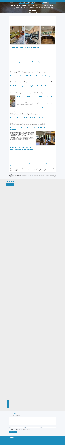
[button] (17, 35)
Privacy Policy (18, 442)
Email (26, 427)
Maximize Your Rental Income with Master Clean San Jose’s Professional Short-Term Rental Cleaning (20, 175)
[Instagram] (54, 0)
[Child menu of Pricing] (23, 3)
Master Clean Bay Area (31, 12)
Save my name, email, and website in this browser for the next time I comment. (20, 429)
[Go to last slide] (8, 184)
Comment (10, 417)
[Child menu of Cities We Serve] (43, 3)
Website (42, 427)
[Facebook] (53, 0)
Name (10, 427)
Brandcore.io (22, 442)
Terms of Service (26, 442)
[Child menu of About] (20, 3)
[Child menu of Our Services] (27, 3)
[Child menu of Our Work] (32, 3)
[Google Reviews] (55, 0)
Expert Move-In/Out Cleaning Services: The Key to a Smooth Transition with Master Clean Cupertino (45, 175)
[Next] (12, 184)
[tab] (8, 400)
